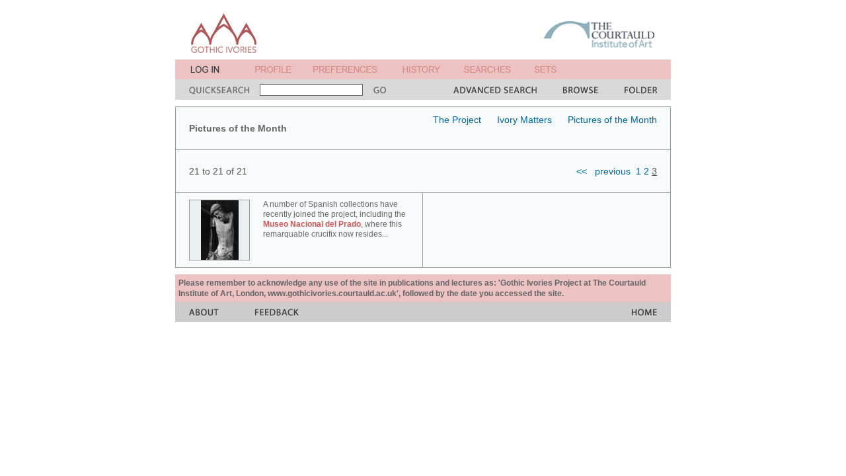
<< (581, 171)
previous (613, 171)
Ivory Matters (524, 119)
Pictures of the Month (612, 119)
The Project (457, 119)
